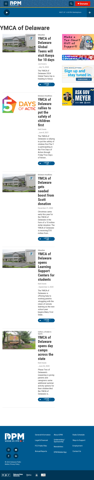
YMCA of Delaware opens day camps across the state (45, 348)
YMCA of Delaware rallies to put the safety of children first (44, 112)
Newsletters (58, 447)
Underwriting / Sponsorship (59, 441)
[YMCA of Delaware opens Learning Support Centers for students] (18, 258)
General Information (43, 435)
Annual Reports (41, 451)
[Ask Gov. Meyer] (78, 96)
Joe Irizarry (42, 64)
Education (41, 35)
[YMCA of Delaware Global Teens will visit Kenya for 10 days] (18, 43)
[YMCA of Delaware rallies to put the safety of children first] (18, 104)
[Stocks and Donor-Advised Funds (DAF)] (78, 42)
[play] (7, 12)
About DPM (58, 435)
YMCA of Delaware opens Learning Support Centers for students (46, 267)
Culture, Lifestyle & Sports (44, 333)
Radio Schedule (79, 435)
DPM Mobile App (60, 452)
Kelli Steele (42, 129)
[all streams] (90, 12)
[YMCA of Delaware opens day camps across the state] (18, 340)
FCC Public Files (41, 446)
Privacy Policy (14, 464)
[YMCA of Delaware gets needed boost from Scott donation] (18, 183)
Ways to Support (79, 440)
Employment (77, 446)
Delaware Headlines (45, 96)
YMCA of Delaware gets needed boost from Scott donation (46, 191)
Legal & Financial (41, 440)
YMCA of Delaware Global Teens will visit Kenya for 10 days (46, 49)
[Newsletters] (78, 74)
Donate (84, 3)
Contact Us (77, 451)
